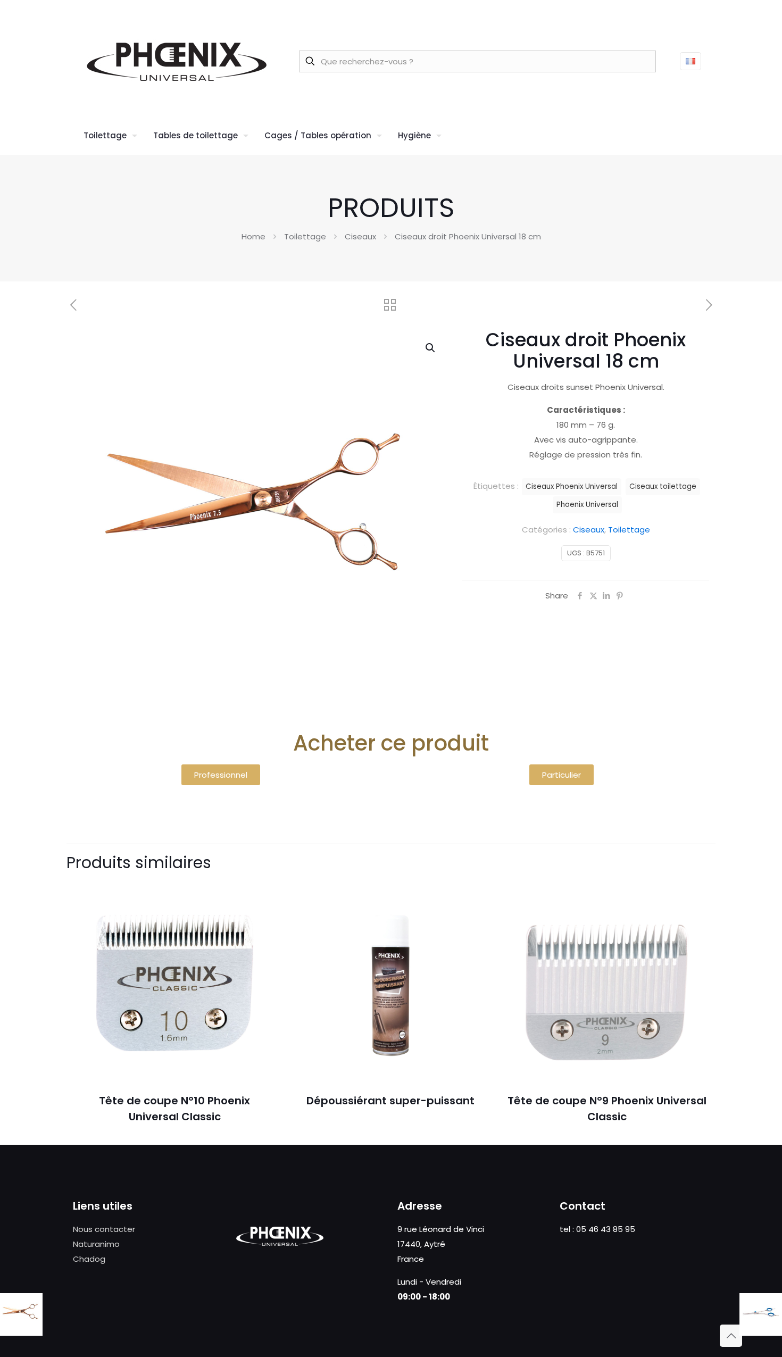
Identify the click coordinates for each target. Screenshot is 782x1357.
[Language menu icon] (690, 61)
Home (253, 236)
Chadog (89, 1258)
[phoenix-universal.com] (177, 61)
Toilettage (305, 236)
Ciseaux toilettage (662, 486)
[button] (431, 348)
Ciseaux (360, 236)
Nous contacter (104, 1229)
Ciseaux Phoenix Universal (572, 486)
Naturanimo (96, 1244)
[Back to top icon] (731, 1336)
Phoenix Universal (587, 504)
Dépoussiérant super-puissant (390, 1100)
